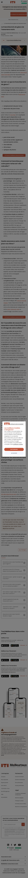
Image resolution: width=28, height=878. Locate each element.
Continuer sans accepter (13, 426)
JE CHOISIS (14, 453)
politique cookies (18, 444)
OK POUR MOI (14, 449)
